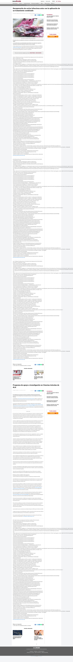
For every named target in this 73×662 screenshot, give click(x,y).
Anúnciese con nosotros (30, 652)
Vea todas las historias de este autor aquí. (19, 155)
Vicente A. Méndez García (17, 13)
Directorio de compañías (35, 3)
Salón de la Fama (47, 3)
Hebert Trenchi (16, 390)
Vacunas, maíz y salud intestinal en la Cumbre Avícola (38, 377)
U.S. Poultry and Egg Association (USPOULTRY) (35, 404)
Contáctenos (36, 651)
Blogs (42, 3)
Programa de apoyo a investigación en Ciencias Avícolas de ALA (17, 378)
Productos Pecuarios (27, 3)
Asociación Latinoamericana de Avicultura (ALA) (26, 398)
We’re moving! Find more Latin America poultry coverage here (36, 5)
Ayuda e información (38, 652)
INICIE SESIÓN (38, 52)
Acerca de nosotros (41, 651)
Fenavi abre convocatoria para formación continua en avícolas (52, 20)
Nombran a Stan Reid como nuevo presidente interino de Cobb (53, 28)
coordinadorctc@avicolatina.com (28, 516)
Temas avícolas (15, 3)
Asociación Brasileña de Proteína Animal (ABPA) (21, 494)
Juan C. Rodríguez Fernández (30, 13)
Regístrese (42, 1)
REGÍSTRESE (32, 52)
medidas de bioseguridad (17, 47)
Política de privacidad (45, 652)
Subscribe (52, 36)
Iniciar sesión (48, 1)
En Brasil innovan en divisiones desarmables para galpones (52, 24)
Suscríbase (31, 651)
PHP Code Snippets (33, 656)
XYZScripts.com (40, 656)
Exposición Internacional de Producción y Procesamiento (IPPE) (24, 405)
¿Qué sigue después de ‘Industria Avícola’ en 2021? (53, 16)
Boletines (52, 3)
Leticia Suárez (24, 13)
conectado (21, 365)
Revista (53, 1)
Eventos (20, 3)
